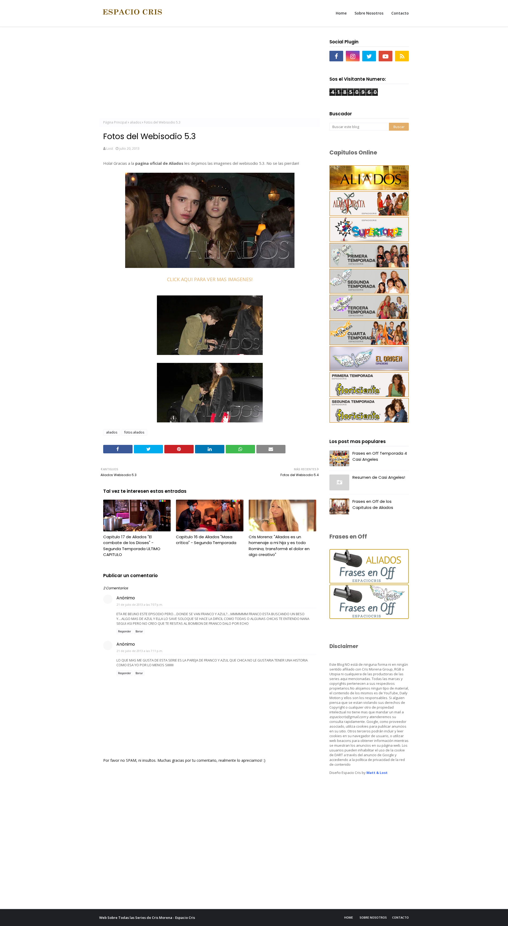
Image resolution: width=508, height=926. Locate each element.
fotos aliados (134, 432)
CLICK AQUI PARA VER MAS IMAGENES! (209, 279)
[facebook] (336, 56)
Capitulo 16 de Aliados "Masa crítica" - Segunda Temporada (206, 540)
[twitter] (369, 56)
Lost (109, 148)
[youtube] (385, 56)
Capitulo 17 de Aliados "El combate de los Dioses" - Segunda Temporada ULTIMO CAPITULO (131, 546)
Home (348, 917)
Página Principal (115, 122)
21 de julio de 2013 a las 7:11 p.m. (140, 651)
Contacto (400, 917)
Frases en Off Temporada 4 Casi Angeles (379, 456)
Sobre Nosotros (373, 917)
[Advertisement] (209, 74)
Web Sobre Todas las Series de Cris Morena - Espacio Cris (147, 917)
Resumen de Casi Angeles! (378, 477)
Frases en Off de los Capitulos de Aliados (372, 504)
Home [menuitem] (341, 13)
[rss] (402, 56)
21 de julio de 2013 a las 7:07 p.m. (140, 604)
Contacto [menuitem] (400, 13)
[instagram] (353, 56)
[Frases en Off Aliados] (369, 582)
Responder (124, 631)
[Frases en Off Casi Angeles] (369, 617)
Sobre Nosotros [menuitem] (369, 13)
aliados (135, 122)
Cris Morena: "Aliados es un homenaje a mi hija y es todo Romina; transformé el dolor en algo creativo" (279, 546)
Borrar (139, 631)
